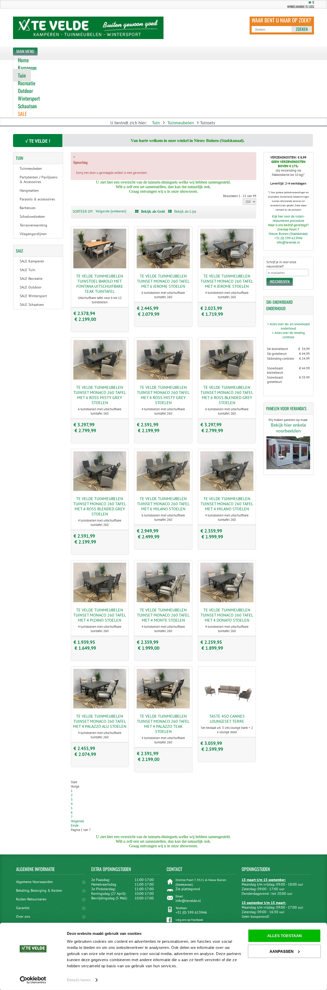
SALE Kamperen (32, 261)
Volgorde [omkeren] (111, 211)
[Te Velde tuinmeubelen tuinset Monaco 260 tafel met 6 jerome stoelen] (163, 267)
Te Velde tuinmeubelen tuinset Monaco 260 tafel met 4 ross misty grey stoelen (163, 395)
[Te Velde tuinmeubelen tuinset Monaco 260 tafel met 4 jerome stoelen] (226, 267)
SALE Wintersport (33, 296)
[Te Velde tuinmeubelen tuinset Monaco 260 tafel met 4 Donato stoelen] (226, 601)
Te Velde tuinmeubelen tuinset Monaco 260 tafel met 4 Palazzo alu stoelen (99, 721)
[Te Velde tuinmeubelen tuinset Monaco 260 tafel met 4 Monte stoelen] (163, 601)
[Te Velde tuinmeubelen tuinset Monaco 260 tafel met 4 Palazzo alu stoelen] (99, 707)
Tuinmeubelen (180, 123)
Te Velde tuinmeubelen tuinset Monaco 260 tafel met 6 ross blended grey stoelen (227, 395)
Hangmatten (29, 190)
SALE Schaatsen (32, 304)
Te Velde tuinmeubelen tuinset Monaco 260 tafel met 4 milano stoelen (227, 503)
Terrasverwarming (33, 225)
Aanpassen (282, 951)
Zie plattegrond (188, 889)
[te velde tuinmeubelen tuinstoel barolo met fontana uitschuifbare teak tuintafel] (99, 267)
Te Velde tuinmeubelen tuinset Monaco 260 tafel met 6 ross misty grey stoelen (99, 395)
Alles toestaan (284, 936)
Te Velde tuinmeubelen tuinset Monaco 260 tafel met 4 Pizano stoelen (99, 615)
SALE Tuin (27, 270)
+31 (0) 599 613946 (191, 912)
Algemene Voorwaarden (34, 881)
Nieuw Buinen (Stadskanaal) (288, 234)
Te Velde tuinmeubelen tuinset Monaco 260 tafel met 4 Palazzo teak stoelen (163, 724)
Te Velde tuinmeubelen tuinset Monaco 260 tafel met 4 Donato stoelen (227, 615)
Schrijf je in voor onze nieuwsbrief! (281, 264)
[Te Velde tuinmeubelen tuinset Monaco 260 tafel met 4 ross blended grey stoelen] (99, 490)
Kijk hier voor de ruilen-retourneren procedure (288, 218)
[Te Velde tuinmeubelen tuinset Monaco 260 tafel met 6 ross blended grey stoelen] (226, 378)
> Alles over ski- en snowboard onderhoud (288, 326)
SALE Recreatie (31, 278)
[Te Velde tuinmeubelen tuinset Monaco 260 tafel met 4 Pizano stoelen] (99, 601)
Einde (75, 825)
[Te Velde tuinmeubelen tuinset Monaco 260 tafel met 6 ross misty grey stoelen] (99, 378)
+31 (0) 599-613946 (288, 238)
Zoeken (302, 29)
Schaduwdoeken (32, 216)
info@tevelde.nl (288, 242)
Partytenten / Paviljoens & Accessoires (38, 179)
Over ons (23, 916)
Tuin (156, 123)
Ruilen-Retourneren (31, 899)
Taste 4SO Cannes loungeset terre (227, 719)
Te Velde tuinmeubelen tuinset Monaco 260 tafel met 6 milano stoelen (163, 503)
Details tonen (79, 980)
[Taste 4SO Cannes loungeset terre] (226, 707)
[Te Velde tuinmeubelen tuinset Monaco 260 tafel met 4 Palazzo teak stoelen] (163, 707)
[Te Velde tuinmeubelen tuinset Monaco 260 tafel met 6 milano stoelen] (163, 490)
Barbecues (28, 208)
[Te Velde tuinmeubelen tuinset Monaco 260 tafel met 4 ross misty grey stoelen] (163, 378)
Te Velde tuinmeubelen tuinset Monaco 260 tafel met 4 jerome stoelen (227, 281)
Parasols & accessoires (37, 199)
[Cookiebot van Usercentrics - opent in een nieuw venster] (33, 980)
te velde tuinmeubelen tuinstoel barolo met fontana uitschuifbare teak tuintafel (99, 283)
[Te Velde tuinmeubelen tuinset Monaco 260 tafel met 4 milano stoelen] (226, 490)
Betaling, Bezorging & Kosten (39, 890)
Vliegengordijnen (33, 234)
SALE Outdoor (31, 287)
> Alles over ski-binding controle (288, 335)
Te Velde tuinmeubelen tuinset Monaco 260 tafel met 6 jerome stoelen (163, 281)
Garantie (22, 908)
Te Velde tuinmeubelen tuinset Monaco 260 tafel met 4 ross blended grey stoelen (99, 506)
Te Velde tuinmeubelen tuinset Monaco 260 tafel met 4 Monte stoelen (163, 615)
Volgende (77, 821)
